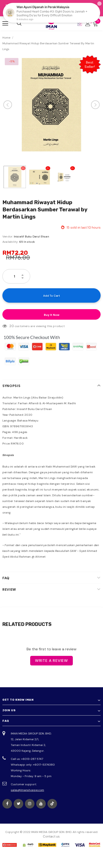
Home (6, 38)
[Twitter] (18, 804)
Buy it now (51, 315)
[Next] (95, 104)
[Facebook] (7, 804)
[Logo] (51, 23)
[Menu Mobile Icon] (5, 23)
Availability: (10, 242)
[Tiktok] (52, 804)
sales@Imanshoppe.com (27, 790)
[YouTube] (41, 804)
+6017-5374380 (44, 765)
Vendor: (7, 236)
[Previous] (7, 104)
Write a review (51, 660)
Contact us (51, 836)
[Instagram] (29, 804)
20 (11, 326)
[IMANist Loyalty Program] (79, 23)
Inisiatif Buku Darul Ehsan (31, 236)
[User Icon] (87, 23)
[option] (51, 105)
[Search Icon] (19, 23)
